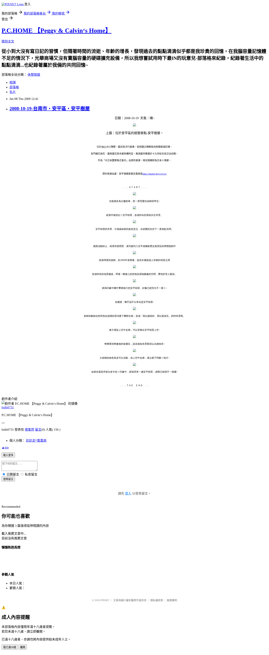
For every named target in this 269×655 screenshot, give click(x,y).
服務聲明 (172, 600)
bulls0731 (8, 407)
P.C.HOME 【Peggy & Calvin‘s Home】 (56, 30)
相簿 (12, 82)
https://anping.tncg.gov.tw (155, 173)
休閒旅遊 (34, 74)
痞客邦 (29, 429)
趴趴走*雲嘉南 (36, 440)
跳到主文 (8, 41)
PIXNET (105, 600)
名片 (12, 92)
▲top (5, 447)
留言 (38, 429)
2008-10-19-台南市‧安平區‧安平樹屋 (49, 108)
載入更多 (8, 455)
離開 (22, 647)
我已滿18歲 (9, 647)
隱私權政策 (156, 600)
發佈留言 (8, 479)
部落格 (14, 87)
